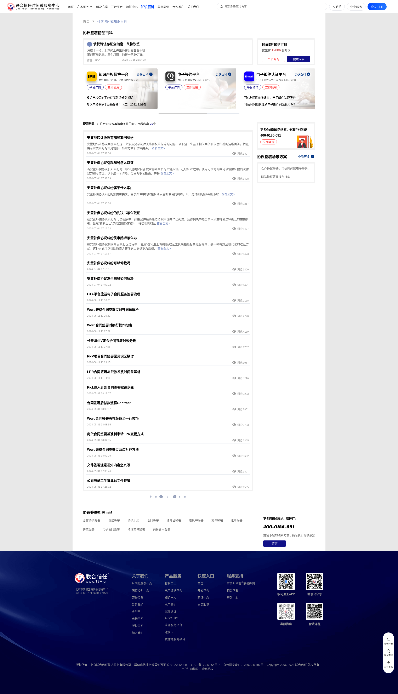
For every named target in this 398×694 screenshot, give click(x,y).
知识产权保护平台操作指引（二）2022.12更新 (117, 104)
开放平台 (117, 6)
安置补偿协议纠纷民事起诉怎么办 (112, 238)
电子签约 (170, 604)
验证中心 (132, 6)
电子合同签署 (111, 529)
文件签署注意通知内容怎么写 (108, 465)
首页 (71, 6)
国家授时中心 (140, 590)
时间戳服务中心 (142, 583)
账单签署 (237, 520)
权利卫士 (170, 583)
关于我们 (193, 6)
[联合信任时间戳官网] (33, 7)
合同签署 (153, 520)
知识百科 (147, 7)
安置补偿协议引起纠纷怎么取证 (110, 163)
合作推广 (178, 6)
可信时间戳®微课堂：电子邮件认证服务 (270, 97)
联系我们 (137, 604)
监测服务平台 (173, 625)
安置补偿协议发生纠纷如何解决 (110, 278)
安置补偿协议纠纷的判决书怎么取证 (113, 213)
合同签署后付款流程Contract (109, 403)
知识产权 (170, 597)
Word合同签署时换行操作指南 (109, 325)
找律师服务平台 (175, 639)
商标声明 (137, 618)
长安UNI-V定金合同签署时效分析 (111, 341)
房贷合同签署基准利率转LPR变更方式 (115, 434)
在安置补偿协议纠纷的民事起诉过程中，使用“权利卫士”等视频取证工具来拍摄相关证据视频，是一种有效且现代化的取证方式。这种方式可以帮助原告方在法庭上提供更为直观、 (168, 246)
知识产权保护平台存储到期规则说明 (110, 97)
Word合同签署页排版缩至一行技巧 (113, 418)
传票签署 (89, 529)
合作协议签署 (91, 520)
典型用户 (137, 611)
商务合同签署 (161, 529)
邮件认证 (170, 611)
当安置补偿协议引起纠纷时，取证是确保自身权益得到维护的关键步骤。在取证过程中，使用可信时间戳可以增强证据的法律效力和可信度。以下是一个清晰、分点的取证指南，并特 (168, 171)
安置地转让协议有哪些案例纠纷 (110, 137)
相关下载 (232, 590)
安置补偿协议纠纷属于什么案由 (110, 188)
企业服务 (356, 6)
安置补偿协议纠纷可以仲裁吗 (108, 263)
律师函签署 (174, 520)
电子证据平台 (173, 590)
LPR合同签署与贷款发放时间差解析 (113, 372)
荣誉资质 (137, 597)
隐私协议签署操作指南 (275, 176)
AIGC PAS (171, 618)
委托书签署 (196, 520)
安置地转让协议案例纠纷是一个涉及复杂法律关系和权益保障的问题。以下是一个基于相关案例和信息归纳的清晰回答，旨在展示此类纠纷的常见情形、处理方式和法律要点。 (168, 146)
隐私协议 (208, 669)
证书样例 (241, 583)
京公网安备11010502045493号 (243, 664)
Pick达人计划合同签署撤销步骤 (110, 387)
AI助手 (337, 6)
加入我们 (137, 633)
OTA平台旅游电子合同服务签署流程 (113, 294)
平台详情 (95, 87)
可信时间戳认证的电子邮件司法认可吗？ (270, 104)
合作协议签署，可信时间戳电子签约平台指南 (286, 168)
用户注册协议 (190, 669)
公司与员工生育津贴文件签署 (108, 480)
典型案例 (163, 6)
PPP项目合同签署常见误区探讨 (110, 356)
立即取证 (203, 604)
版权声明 (137, 625)
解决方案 (102, 6)
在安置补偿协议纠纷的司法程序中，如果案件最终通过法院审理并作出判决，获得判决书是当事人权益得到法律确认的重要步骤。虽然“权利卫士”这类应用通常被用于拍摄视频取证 (168, 221)
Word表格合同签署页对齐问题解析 (113, 309)
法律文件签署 (136, 529)
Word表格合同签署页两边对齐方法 (113, 449)
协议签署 (114, 520)
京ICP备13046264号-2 (205, 664)
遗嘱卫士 (170, 632)
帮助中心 (232, 597)
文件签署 (217, 520)
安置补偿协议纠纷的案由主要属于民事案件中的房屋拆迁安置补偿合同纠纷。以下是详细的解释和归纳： (161, 194)
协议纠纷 (133, 520)
